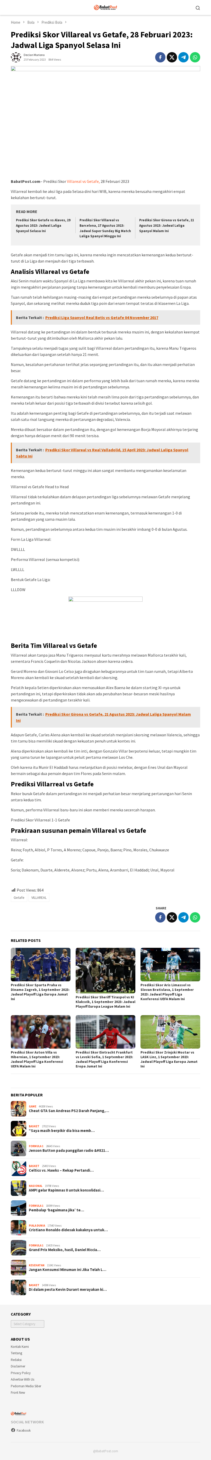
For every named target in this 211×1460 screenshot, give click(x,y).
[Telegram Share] (183, 57)
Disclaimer (18, 1366)
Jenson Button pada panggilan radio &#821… (69, 1150)
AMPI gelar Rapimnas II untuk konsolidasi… (66, 1190)
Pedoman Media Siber (26, 1386)
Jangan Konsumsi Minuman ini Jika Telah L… (67, 1269)
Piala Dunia (37, 1225)
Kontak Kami (20, 1346)
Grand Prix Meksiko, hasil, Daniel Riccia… (65, 1249)
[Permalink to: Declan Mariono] (16, 56)
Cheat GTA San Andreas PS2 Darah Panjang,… (69, 1110)
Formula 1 (36, 1146)
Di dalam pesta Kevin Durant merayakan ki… (68, 1289)
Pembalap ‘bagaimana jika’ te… (56, 1210)
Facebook (24, 1430)
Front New (18, 1392)
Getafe (19, 897)
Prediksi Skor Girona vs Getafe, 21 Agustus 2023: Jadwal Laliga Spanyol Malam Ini (166, 225)
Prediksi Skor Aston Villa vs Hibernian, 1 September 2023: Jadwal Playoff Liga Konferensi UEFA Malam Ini (37, 1059)
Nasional (35, 1186)
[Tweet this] (172, 57)
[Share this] (160, 57)
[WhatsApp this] (195, 57)
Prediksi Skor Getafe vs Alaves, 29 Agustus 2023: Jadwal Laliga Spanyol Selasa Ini (43, 225)
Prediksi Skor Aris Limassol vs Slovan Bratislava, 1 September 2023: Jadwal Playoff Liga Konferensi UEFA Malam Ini (167, 992)
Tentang (16, 1353)
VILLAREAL (39, 897)
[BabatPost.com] (105, 7)
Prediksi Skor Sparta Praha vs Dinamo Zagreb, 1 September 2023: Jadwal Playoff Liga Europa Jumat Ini (40, 992)
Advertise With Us (22, 1379)
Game (32, 1106)
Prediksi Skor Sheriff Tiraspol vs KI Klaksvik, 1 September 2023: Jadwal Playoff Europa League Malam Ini (105, 1002)
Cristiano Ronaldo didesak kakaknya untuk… (68, 1230)
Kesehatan (37, 1265)
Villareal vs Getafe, (83, 181)
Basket (34, 1126)
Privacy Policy (21, 1373)
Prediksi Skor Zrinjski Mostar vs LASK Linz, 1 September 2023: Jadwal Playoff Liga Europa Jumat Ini (169, 1059)
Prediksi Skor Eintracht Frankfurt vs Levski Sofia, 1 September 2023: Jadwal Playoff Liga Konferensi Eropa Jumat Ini (104, 1059)
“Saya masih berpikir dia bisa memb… (62, 1130)
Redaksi (16, 1360)
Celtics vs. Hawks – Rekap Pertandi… (61, 1170)
